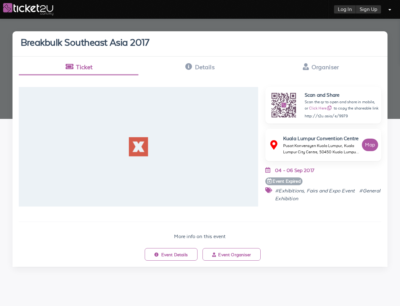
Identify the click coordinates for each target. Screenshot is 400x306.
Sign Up (368, 9)
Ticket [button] (84, 67)
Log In (345, 9)
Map (370, 144)
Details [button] (205, 67)
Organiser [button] (325, 67)
